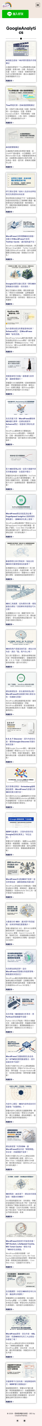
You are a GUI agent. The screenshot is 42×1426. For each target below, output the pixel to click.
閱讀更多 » (10, 81)
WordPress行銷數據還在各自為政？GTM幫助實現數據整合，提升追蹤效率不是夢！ (20, 1059)
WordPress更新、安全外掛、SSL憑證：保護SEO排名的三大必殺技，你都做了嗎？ (21, 1337)
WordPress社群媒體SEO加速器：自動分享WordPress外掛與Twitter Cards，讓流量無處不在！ (21, 239)
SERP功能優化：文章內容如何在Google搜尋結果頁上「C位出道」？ (19, 834)
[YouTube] (24, 1420)
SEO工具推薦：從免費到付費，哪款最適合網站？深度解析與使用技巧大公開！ (21, 606)
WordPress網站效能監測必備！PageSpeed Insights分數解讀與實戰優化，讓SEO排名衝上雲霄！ (20, 516)
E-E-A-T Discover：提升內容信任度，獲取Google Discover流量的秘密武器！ (20, 742)
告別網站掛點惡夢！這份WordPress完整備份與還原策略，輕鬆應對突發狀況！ (20, 971)
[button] (38, 5)
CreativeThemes (21, 1416)
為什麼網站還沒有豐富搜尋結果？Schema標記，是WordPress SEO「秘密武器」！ (20, 331)
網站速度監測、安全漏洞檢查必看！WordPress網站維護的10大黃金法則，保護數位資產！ (21, 694)
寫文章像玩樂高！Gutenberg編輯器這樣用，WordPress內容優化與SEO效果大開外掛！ (20, 789)
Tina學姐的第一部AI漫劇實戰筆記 (20, 105)
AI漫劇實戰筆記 (12, 147)
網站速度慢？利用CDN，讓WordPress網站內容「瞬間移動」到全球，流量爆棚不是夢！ (20, 1149)
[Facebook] (17, 1420)
